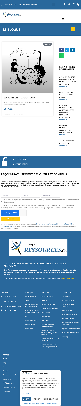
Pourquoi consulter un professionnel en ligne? (32, 311)
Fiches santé (29, 328)
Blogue (5, 363)
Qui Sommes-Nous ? (69, 278)
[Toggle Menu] (63, 19)
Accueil (5, 359)
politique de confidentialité (63, 224)
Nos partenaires (30, 324)
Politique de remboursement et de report (70, 323)
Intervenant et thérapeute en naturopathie (50, 340)
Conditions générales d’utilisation (68, 305)
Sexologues (45, 320)
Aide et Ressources (31, 320)
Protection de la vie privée (69, 314)
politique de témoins (8, 226)
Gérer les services (27, 393)
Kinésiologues (45, 312)
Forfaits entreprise (47, 296)
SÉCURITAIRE (21, 159)
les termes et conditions (44, 224)
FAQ (26, 316)
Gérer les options (51, 399)
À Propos (29, 292)
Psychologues (45, 316)
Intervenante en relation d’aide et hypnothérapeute (49, 346)
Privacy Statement (40, 403)
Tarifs (27, 300)
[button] (53, 4)
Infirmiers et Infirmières (48, 304)
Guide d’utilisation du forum (70, 333)
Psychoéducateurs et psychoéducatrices (47, 326)
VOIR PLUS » (63, 86)
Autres (6, 355)
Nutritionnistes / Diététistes (49, 308)
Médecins (44, 300)
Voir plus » (8, 109)
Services (45, 292)
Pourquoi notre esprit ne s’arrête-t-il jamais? (67, 94)
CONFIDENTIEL (22, 164)
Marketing (65, 337)
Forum (5, 367)
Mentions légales (67, 310)
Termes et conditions (51, 403)
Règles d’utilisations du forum (71, 328)
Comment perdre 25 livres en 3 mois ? (19, 98)
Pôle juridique (66, 296)
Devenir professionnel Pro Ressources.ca (31, 305)
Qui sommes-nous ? (31, 296)
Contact (4, 292)
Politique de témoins (29, 403)
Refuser (37, 399)
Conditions (66, 292)
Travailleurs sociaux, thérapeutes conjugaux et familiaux (49, 333)
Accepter (26, 399)
